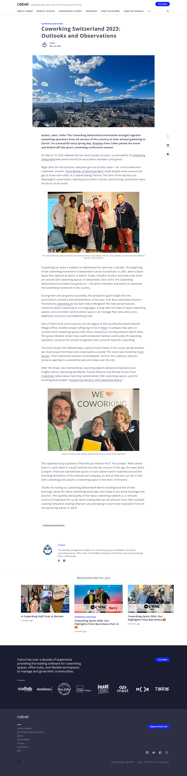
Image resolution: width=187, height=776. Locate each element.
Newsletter (22, 747)
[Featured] (64, 590)
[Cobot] (44, 45)
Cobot (52, 43)
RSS (19, 750)
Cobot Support (24, 728)
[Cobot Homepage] (23, 716)
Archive (21, 743)
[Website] (59, 560)
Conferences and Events (52, 24)
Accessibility (23, 739)
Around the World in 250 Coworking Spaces (96, 380)
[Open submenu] (149, 11)
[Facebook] (168, 154)
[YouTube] (153, 752)
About (20, 735)
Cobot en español (110, 11)
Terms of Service (150, 762)
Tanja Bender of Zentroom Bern (84, 171)
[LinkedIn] (168, 145)
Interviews (91, 11)
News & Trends (25, 11)
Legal (139, 762)
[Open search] (168, 11)
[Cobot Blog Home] (23, 4)
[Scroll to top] (168, 136)
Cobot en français (134, 11)
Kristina (98, 143)
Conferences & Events (70, 11)
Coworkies (47, 376)
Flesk (104, 327)
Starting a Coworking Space (31, 732)
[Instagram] (166, 752)
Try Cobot (162, 4)
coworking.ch (65, 303)
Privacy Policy (164, 762)
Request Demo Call (158, 726)
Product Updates (45, 11)
